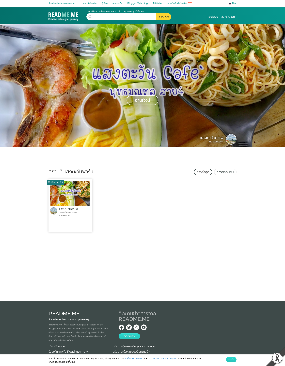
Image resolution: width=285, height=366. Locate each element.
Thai (234, 3)
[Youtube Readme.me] (144, 328)
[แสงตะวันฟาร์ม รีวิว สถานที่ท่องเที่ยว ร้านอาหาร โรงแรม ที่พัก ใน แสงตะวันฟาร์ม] (67, 15)
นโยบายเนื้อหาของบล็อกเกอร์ (131, 351)
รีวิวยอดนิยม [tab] (225, 172)
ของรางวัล (117, 3)
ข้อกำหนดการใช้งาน (134, 358)
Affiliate (157, 3)
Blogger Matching (137, 3)
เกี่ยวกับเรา (55, 346)
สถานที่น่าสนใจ (89, 3)
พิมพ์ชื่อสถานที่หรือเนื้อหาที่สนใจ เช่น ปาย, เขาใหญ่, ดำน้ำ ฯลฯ (116, 11)
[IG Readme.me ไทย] (136, 328)
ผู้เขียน (104, 3)
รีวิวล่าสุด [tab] (203, 172)
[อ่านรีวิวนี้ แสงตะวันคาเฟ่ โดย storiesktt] (142, 85)
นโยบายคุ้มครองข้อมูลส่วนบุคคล (133, 346)
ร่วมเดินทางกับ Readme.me (67, 351)
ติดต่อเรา (129, 336)
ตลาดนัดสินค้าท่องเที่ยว (179, 3)
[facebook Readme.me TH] (121, 328)
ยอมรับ (231, 359)
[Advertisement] (142, 265)
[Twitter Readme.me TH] (129, 328)
